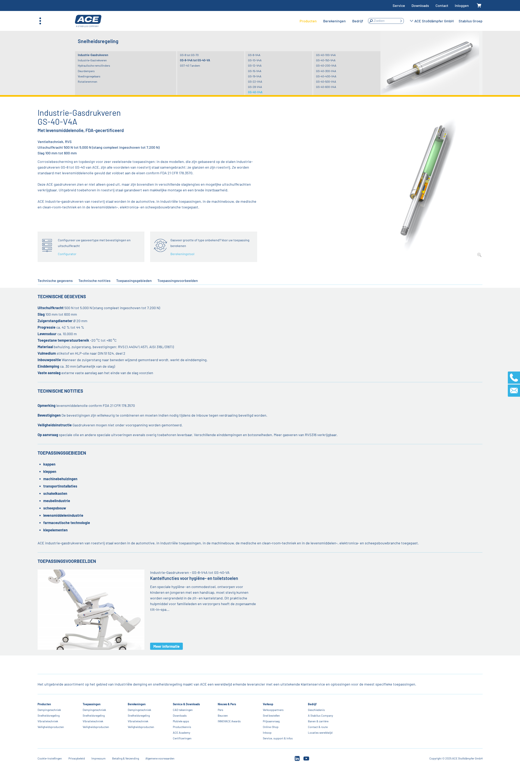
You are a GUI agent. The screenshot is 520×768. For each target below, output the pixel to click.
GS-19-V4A (254, 76)
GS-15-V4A (254, 71)
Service (399, 5)
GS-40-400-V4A (326, 76)
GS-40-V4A (255, 92)
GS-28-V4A (255, 87)
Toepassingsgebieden (134, 280)
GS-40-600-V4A (326, 87)
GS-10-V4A (255, 60)
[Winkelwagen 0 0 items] (478, 5)
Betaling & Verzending (125, 758)
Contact (442, 5)
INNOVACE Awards (229, 721)
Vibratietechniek (48, 721)
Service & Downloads (186, 704)
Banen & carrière (318, 721)
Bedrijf (312, 704)
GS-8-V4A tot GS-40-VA (195, 60)
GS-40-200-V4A (326, 65)
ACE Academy (181, 732)
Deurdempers (86, 71)
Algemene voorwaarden (159, 758)
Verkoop (268, 704)
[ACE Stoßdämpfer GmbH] (88, 21)
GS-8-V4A (254, 55)
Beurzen (223, 715)
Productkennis (182, 727)
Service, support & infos (278, 738)
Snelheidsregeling (49, 715)
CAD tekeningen (183, 710)
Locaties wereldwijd (320, 732)
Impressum (98, 758)
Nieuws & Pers (227, 704)
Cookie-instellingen (50, 758)
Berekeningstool (182, 254)
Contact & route (318, 727)
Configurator (67, 254)
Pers (220, 710)
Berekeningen (136, 704)
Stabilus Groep (470, 21)
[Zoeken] (401, 21)
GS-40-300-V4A (326, 71)
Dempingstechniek (49, 710)
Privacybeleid (76, 758)
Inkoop (267, 732)
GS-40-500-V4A (326, 81)
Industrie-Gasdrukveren (93, 55)
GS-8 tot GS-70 (189, 55)
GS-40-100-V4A (326, 55)
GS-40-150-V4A (326, 60)
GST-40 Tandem (190, 65)
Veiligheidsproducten (51, 727)
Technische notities (94, 280)
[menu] (331, 21)
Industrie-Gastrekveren (92, 60)
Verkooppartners (273, 710)
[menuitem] (308, 21)
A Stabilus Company (320, 715)
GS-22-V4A (255, 81)
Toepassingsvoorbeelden (177, 280)
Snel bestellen (271, 715)
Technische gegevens (55, 280)
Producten (44, 704)
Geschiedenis (316, 710)
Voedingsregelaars (89, 76)
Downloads (420, 5)
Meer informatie (166, 646)
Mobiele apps (181, 721)
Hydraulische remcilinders (94, 65)
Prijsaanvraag (271, 721)
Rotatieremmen (87, 81)
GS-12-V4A (255, 65)
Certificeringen (182, 738)
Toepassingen (92, 704)
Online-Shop (270, 727)
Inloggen (462, 5)
